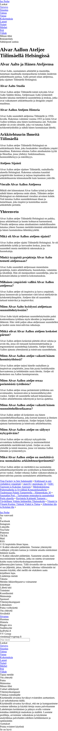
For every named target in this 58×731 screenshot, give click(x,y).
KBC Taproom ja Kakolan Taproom (27, 485)
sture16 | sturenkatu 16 (34, 484)
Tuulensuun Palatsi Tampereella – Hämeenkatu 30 (25, 492)
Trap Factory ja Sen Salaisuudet (16, 481)
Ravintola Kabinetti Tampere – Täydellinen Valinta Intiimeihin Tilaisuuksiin (23, 500)
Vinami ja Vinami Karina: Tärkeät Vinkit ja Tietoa (28, 503)
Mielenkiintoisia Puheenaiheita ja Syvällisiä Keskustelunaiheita (24, 488)
